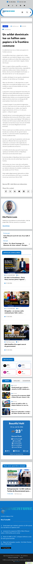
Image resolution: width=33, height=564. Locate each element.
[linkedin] (14, 191)
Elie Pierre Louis (15, 26)
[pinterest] (24, 191)
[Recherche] (27, 12)
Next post (5, 240)
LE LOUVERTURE (10, 275)
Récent (7, 381)
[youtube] (24, 5)
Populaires (17, 381)
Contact (21, 557)
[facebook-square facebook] (20, 5)
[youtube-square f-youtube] (16, 5)
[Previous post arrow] (29, 236)
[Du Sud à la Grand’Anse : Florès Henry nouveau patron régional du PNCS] (16, 266)
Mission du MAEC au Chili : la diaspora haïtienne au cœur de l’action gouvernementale (20, 404)
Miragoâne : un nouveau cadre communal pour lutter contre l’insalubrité (14, 312)
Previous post (6, 233)
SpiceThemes (17, 561)
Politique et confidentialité (13, 557)
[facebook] (5, 191)
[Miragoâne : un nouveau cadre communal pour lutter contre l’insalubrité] (16, 299)
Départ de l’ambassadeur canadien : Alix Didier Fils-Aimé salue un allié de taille (21, 412)
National (5, 26)
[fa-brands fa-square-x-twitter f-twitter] (8, 5)
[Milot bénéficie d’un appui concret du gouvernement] (16, 332)
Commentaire (26, 381)
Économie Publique (5, 471)
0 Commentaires (7, 29)
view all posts (6, 225)
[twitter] (10, 191)
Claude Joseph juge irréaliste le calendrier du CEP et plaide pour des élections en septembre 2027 (21, 388)
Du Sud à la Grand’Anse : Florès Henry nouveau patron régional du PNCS (15, 278)
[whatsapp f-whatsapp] (12, 5)
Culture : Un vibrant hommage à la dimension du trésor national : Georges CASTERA (15, 244)
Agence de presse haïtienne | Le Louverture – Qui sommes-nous (15, 555)
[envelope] (19, 191)
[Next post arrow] (29, 244)
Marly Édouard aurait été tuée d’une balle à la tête (16, 237)
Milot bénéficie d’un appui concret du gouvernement (15, 345)
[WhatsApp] (28, 191)
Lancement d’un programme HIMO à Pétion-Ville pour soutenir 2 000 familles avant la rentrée (21, 396)
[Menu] (22, 12)
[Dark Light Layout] (30, 12)
